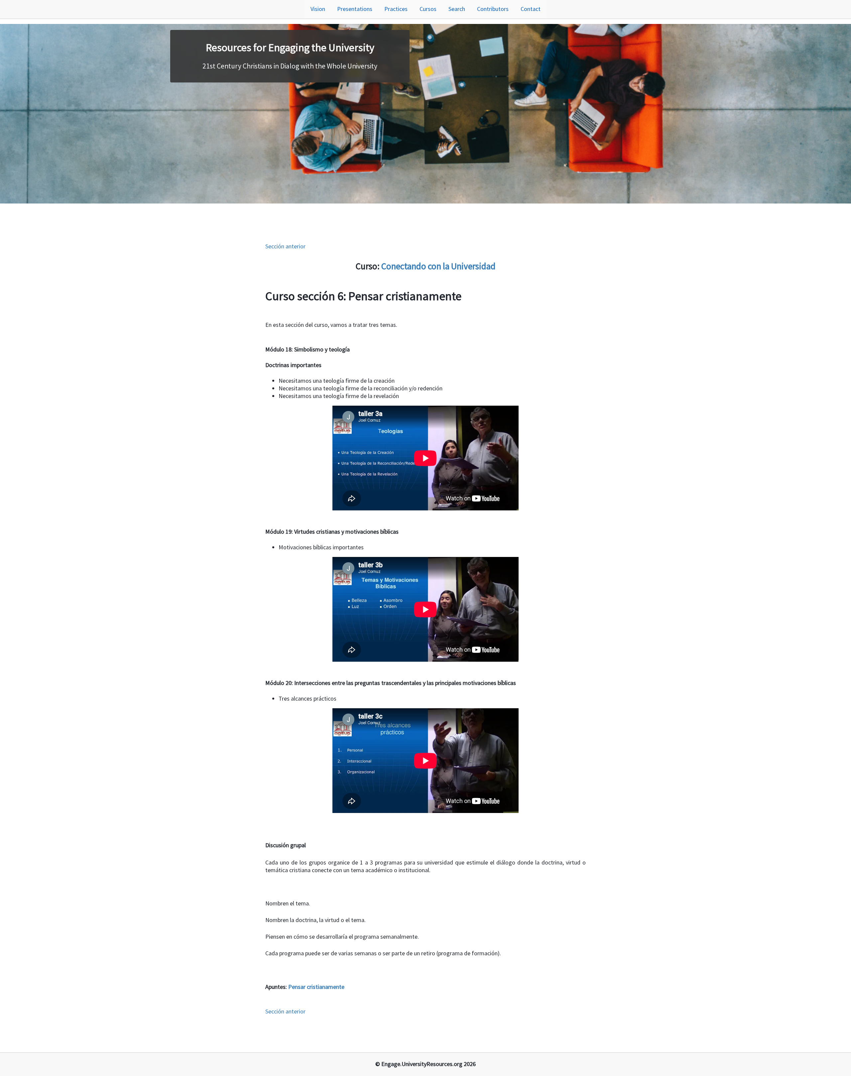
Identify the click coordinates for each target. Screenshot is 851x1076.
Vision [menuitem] (317, 9)
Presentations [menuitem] (354, 9)
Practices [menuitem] (396, 9)
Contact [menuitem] (531, 9)
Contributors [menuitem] (493, 9)
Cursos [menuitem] (428, 9)
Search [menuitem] (456, 9)
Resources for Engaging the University (290, 47)
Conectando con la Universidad (438, 266)
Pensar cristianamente (316, 987)
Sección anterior (285, 246)
